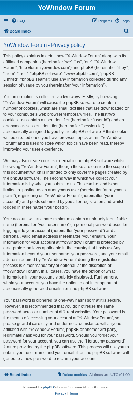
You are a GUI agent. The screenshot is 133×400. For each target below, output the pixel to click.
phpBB (48, 387)
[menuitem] (18, 21)
